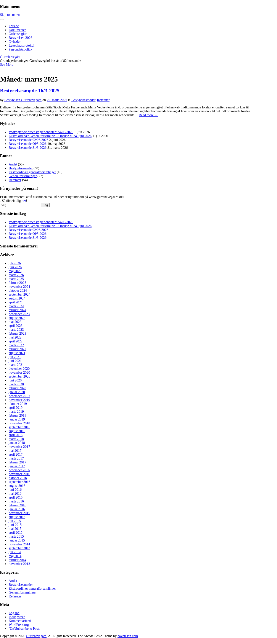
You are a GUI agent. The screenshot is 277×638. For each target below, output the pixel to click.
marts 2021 (16, 364)
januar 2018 (17, 443)
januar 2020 (17, 392)
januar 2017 (17, 466)
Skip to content (10, 14)
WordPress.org (19, 625)
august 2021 (17, 353)
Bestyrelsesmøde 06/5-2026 (28, 144)
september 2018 (19, 427)
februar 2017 (17, 462)
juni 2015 (15, 525)
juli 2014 (15, 552)
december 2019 (19, 396)
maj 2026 (15, 271)
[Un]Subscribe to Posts (24, 628)
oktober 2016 (18, 478)
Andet (13, 164)
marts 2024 (16, 306)
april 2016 (16, 497)
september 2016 (19, 482)
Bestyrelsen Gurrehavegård (23, 100)
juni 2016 (15, 489)
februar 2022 (17, 349)
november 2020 (19, 372)
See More (6, 64)
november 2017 (19, 446)
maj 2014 (15, 556)
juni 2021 (15, 361)
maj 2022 (15, 337)
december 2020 (19, 368)
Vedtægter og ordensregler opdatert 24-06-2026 (41, 132)
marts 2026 (16, 275)
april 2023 (16, 325)
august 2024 (17, 298)
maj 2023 (15, 322)
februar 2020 (17, 388)
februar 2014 (17, 560)
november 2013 (19, 564)
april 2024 (16, 302)
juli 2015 (15, 521)
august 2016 (17, 485)
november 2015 (19, 513)
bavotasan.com (128, 636)
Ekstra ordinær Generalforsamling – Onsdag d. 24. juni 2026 (50, 136)
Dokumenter (17, 30)
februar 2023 (17, 333)
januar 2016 (17, 509)
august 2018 (17, 431)
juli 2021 (15, 357)
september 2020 (19, 376)
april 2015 (16, 532)
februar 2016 (17, 505)
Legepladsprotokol (21, 45)
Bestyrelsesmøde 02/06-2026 (28, 140)
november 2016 (19, 474)
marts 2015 (16, 536)
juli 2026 (15, 263)
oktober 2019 (18, 404)
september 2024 (19, 294)
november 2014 (19, 544)
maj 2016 (15, 493)
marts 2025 (16, 279)
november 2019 (19, 400)
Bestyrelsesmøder (83, 100)
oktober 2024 (18, 290)
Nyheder (15, 41)
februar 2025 (17, 283)
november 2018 (19, 423)
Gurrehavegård (10, 57)
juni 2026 (15, 267)
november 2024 (19, 286)
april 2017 (16, 454)
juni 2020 (15, 380)
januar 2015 (17, 540)
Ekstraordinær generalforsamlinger (32, 172)
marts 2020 (16, 384)
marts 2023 (16, 329)
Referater (103, 100)
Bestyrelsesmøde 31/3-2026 (28, 147)
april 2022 (16, 341)
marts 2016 (16, 501)
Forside (14, 26)
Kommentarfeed (20, 621)
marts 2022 (16, 345)
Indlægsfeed (17, 617)
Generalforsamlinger (23, 176)
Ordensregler (17, 34)
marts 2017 (16, 458)
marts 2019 (16, 411)
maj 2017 (15, 450)
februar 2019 (17, 415)
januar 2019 (17, 419)
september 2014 (19, 548)
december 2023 (19, 314)
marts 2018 (16, 439)
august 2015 (17, 517)
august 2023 (17, 318)
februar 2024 (17, 310)
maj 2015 (15, 528)
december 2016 (19, 470)
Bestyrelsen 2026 (20, 37)
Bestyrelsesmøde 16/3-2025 (30, 90)
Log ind (14, 613)
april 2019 (16, 407)
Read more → (148, 115)
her (24, 201)
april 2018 (16, 435)
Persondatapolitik (20, 49)
